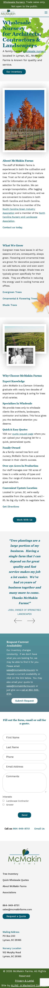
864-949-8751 (21, 828)
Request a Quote (16, 916)
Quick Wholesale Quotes (16, 880)
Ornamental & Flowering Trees (20, 298)
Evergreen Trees (12, 292)
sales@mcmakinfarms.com (21, 670)
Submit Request (24, 700)
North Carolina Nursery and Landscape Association (24, 217)
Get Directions (11, 506)
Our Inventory (14, 71)
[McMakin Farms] (8, 12)
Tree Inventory (10, 874)
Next (31, 618)
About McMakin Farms (15, 886)
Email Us (39, 828)
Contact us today (12, 227)
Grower (10, 804)
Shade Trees (10, 305)
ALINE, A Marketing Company (29, 985)
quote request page (22, 434)
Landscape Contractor (17, 801)
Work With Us (24, 519)
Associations (9, 892)
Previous (18, 618)
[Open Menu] (46, 12)
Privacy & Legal (24, 980)
